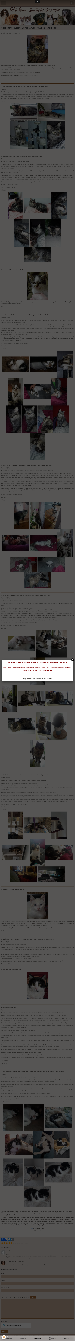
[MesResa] (37, 1338)
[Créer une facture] (66, 1338)
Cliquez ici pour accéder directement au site (37, 679)
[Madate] (22, 1338)
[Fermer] (72, 659)
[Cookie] (4, 1337)
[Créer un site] (8, 1338)
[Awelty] (52, 1338)
